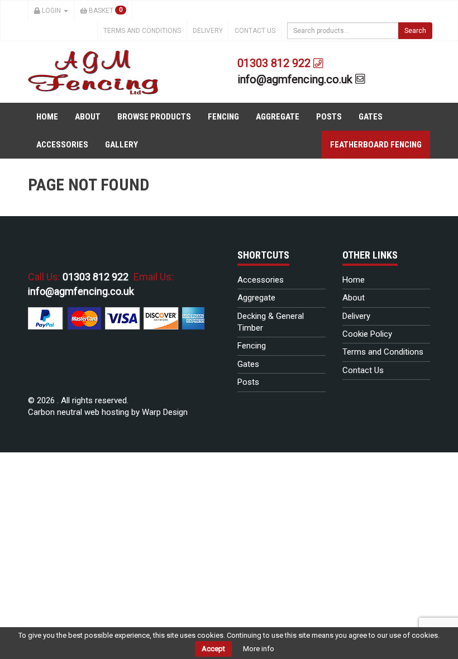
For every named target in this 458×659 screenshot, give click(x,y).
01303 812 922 (275, 63)
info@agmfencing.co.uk (296, 79)
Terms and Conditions (142, 31)
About (88, 117)
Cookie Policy (367, 334)
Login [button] (51, 11)
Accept (213, 648)
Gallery (121, 145)
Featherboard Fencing (376, 145)
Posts (329, 117)
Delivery (208, 31)
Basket (104, 11)
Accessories (62, 145)
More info (258, 648)
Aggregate (277, 117)
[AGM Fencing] (93, 71)
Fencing (223, 117)
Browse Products (154, 117)
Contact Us (255, 31)
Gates (371, 117)
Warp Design (165, 412)
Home (47, 117)
